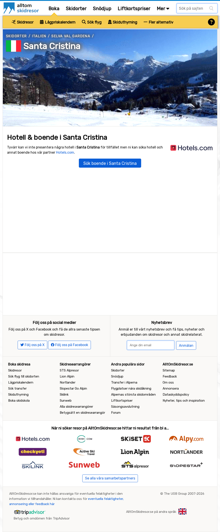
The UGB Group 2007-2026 (184, 494)
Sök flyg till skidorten (23, 376)
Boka (54, 8)
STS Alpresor (69, 370)
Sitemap (169, 370)
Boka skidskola (19, 401)
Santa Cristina (52, 46)
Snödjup (102, 8)
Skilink (64, 394)
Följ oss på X (34, 345)
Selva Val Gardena (70, 36)
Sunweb (66, 401)
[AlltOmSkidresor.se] (22, 8)
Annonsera (171, 388)
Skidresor (25, 22)
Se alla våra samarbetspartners (110, 478)
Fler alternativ (160, 22)
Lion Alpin (67, 376)
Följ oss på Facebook (71, 345)
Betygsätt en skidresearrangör (82, 413)
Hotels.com (65, 152)
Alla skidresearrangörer (76, 407)
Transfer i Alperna (124, 382)
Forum (116, 413)
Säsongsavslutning (125, 407)
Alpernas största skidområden (133, 394)
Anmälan (186, 345)
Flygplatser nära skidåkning (131, 388)
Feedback (170, 376)
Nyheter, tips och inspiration (184, 401)
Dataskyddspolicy (176, 394)
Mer (161, 8)
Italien (39, 36)
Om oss (168, 382)
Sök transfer (17, 388)
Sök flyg (94, 22)
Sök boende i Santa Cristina (110, 163)
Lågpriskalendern (59, 22)
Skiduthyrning (124, 22)
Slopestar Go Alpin (73, 388)
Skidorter (76, 8)
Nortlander (67, 382)
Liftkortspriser (134, 8)
